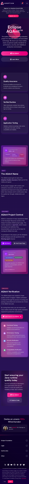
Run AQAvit (15, 395)
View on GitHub (9, 269)
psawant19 (14, 427)
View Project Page (20, 243)
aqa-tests (11, 429)
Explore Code (15, 400)
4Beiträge (21, 427)
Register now (13, 16)
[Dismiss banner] (27, 12)
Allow (10, 481)
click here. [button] (24, 478)
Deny (5, 481)
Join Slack (7, 243)
